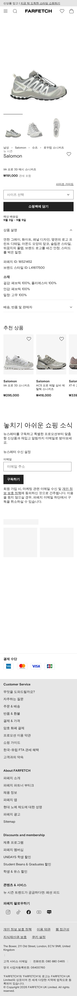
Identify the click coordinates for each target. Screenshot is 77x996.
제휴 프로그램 (13, 842)
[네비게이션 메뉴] (5, 11)
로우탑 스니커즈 (54, 147)
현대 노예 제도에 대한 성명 (22, 807)
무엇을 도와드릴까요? (19, 691)
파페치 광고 (11, 814)
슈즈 (35, 147)
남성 (6, 147)
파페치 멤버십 (13, 849)
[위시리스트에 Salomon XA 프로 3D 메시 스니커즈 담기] (69, 154)
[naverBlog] (49, 912)
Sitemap (9, 821)
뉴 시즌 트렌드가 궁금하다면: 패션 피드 (31, 892)
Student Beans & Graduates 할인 (27, 864)
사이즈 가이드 (65, 184)
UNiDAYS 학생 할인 (17, 857)
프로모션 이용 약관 (17, 735)
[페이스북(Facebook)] (28, 912)
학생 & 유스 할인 (15, 871)
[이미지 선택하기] (13, 128)
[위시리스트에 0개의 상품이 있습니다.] (62, 11)
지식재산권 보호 (15, 937)
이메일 (7, 459)
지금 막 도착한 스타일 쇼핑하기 (40, 3)
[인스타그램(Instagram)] (8, 912)
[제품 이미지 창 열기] (38, 65)
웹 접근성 (62, 929)
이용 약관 (43, 929)
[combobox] (38, 194)
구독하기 (13, 479)
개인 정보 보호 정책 (17, 929)
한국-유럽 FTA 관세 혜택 (21, 749)
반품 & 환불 (11, 713)
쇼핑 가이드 (11, 742)
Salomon (20, 147)
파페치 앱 (10, 799)
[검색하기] (15, 11)
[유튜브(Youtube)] (39, 912)
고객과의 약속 (13, 757)
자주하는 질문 (13, 699)
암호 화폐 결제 (13, 728)
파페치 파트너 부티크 (18, 785)
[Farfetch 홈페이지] (38, 11)
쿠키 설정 (39, 937)
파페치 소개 (11, 778)
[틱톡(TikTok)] (18, 912)
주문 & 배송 (11, 706)
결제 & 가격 (11, 720)
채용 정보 (10, 792)
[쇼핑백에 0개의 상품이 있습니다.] (71, 11)
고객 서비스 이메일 (15, 961)
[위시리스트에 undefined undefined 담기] (29, 339)
